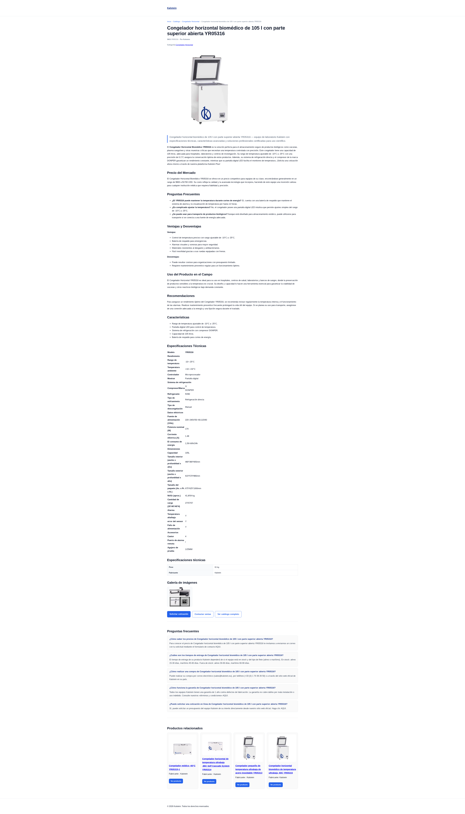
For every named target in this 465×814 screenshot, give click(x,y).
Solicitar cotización (179, 614)
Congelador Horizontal (184, 45)
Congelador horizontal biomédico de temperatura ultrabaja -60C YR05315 (282, 769)
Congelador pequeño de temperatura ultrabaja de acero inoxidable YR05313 (248, 769)
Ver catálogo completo (228, 614)
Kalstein (172, 8)
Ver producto (176, 781)
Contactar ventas (203, 614)
